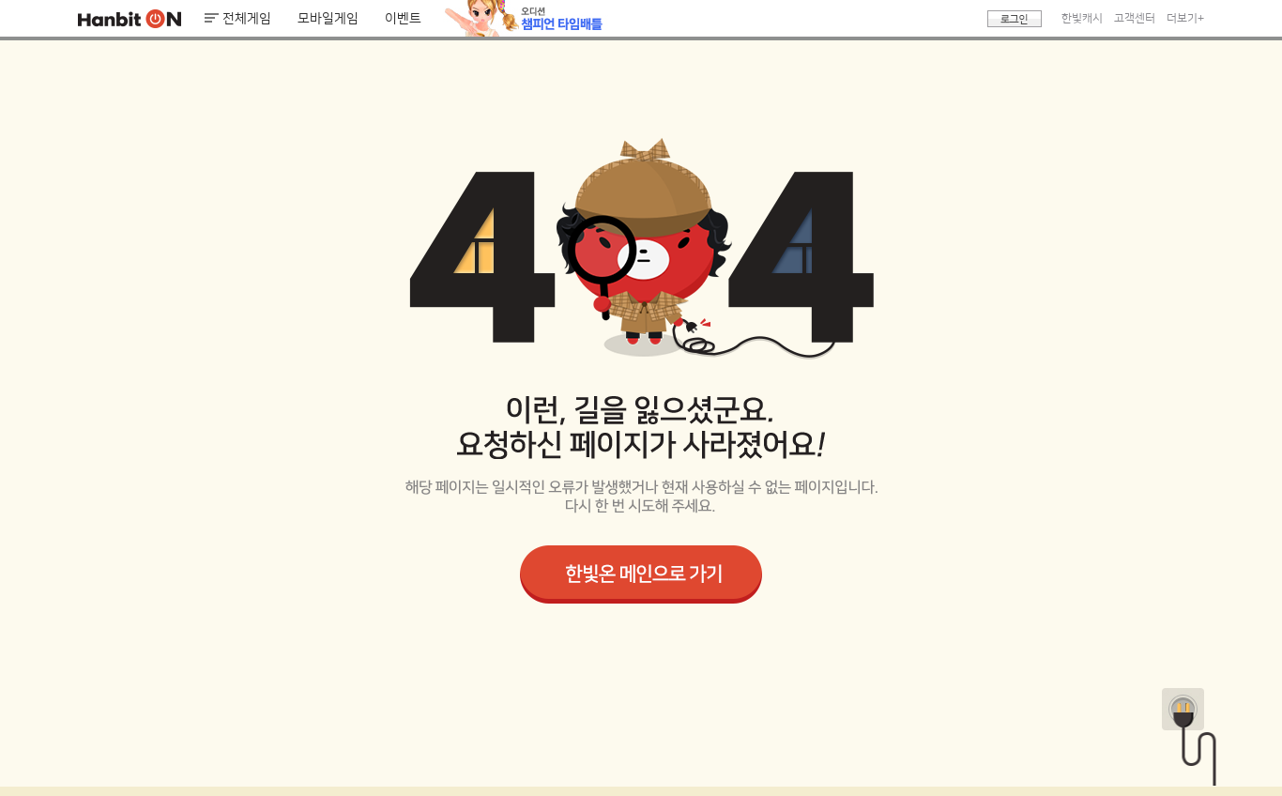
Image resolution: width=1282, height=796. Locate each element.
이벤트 (403, 18)
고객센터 (1134, 18)
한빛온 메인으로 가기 (641, 574)
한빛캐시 (1082, 18)
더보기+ (1185, 18)
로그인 (1014, 18)
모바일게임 (328, 18)
